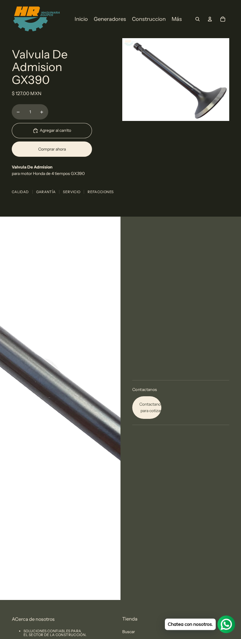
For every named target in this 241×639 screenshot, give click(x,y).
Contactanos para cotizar (150, 407)
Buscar (128, 631)
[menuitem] (81, 19)
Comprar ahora (52, 149)
